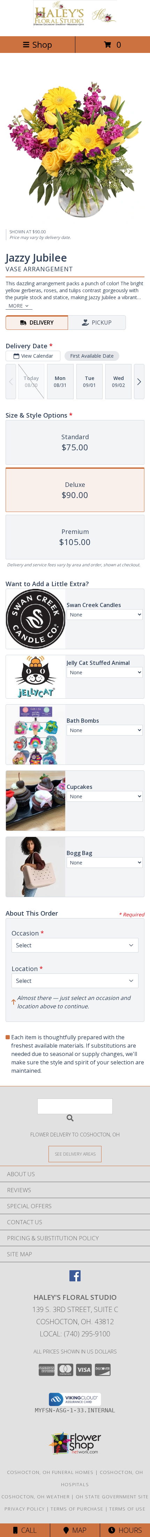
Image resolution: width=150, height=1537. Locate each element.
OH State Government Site (112, 1496)
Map (78, 1530)
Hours (128, 1530)
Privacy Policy (25, 1509)
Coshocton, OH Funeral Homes (50, 1472)
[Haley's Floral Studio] (75, 26)
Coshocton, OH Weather (35, 1496)
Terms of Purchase (77, 1509)
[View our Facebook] (75, 1279)
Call (27, 1530)
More (15, 305)
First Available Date (92, 355)
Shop (42, 44)
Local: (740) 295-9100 (75, 1333)
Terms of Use (127, 1509)
